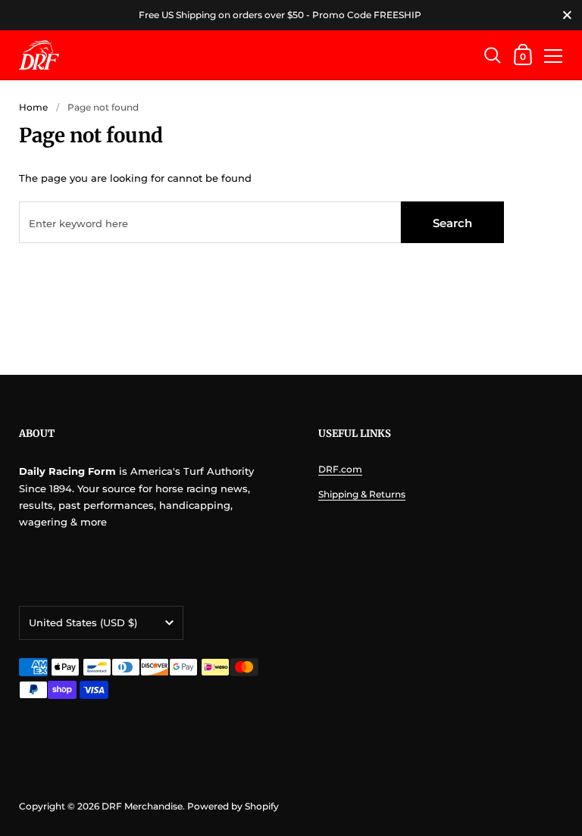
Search (452, 223)
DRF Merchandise (142, 806)
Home (33, 107)
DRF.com (340, 469)
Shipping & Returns (361, 494)
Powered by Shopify (233, 806)
